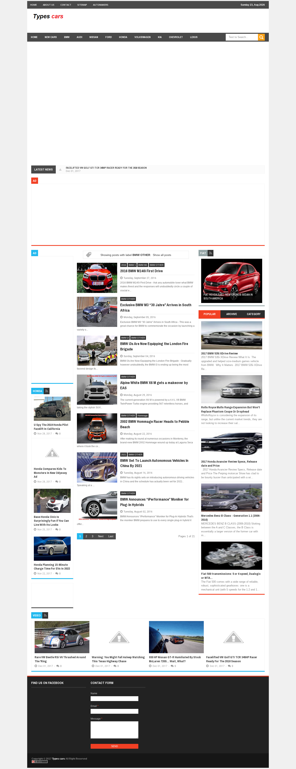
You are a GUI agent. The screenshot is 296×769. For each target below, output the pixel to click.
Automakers (100, 4)
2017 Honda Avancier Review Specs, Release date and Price (229, 463)
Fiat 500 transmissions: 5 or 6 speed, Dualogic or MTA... (231, 576)
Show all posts (162, 255)
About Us (48, 4)
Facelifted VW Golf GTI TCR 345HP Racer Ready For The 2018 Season (106, 167)
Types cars (58, 758)
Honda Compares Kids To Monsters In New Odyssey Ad (50, 473)
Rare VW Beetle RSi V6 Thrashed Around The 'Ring (60, 659)
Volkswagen (143, 37)
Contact (65, 4)
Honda (123, 37)
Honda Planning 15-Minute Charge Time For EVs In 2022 (52, 567)
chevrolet (176, 37)
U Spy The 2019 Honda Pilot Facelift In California (51, 427)
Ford (108, 37)
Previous (203, 282)
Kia (160, 37)
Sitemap (82, 4)
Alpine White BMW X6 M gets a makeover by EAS (154, 385)
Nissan (93, 37)
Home (33, 4)
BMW (66, 37)
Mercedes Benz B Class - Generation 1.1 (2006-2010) (231, 517)
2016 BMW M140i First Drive (141, 270)
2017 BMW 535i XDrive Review (219, 353)
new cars (51, 37)
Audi (79, 37)
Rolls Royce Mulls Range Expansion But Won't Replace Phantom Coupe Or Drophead (230, 409)
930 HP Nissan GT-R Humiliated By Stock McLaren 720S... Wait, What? (175, 659)
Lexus (194, 37)
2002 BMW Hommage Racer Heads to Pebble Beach (154, 424)
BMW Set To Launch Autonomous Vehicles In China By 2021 (154, 463)
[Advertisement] (191, 20)
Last (110, 536)
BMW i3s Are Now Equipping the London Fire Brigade (154, 346)
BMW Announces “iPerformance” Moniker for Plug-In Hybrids (154, 502)
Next (100, 536)
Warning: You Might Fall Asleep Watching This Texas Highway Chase (118, 659)
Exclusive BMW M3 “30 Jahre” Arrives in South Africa (155, 307)
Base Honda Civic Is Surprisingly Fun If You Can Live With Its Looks (51, 521)
